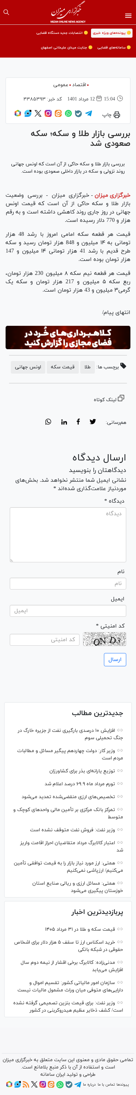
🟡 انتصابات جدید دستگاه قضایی (62, 33)
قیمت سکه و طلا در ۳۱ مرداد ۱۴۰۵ (80, 929)
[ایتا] (58, 116)
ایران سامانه (52, 1074)
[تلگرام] (88, 116)
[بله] (78, 116)
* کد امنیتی (110, 626)
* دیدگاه (114, 501)
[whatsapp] (48, 423)
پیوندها (122, 1084)
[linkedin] (64, 423)
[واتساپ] (68, 116)
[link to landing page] (68, 12)
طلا (87, 367)
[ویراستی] (27, 116)
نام (121, 572)
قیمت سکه (63, 367)
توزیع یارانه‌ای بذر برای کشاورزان (82, 771)
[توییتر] (38, 116)
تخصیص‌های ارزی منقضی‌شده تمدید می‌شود (68, 797)
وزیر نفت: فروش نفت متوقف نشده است (72, 830)
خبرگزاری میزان (112, 195)
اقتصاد (79, 85)
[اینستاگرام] (48, 116)
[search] (6, 12)
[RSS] (26, 1086)
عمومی (60, 85)
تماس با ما (106, 1084)
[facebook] (78, 423)
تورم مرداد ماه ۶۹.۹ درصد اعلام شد (80, 784)
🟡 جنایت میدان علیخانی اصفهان (66, 47)
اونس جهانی (28, 367)
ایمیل (117, 599)
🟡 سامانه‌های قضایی (114, 47)
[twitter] (93, 423)
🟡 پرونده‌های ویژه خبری (112, 33)
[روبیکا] (17, 116)
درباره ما (89, 1084)
